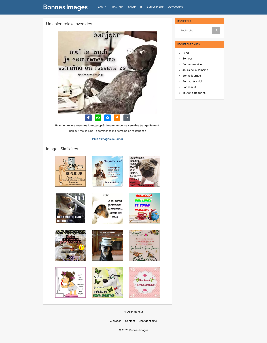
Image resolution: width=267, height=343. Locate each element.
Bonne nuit (135, 7)
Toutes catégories (194, 92)
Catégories (175, 7)
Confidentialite (148, 320)
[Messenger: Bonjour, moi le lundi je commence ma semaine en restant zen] (107, 117)
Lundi (185, 53)
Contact (130, 320)
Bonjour (117, 7)
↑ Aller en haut (133, 311)
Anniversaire (155, 7)
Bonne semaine (192, 64)
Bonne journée (191, 75)
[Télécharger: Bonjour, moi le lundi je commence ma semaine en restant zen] (117, 117)
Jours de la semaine (195, 70)
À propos (115, 320)
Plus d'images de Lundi (107, 139)
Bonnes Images (138, 330)
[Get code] (126, 117)
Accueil (103, 7)
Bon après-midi (192, 81)
